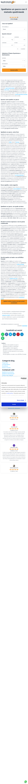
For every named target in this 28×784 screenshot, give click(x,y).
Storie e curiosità (6, 367)
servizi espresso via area (21, 94)
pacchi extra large (10, 88)
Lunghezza (16, 37)
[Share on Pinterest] (18, 334)
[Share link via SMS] (2, 338)
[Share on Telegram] (22, 334)
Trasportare (24, 325)
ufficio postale (20, 264)
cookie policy (10, 393)
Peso (3, 37)
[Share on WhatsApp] (2, 334)
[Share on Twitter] (10, 334)
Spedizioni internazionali (8, 373)
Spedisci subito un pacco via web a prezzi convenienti (14, 302)
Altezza (16, 42)
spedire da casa (13, 278)
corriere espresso (19, 175)
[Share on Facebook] (6, 334)
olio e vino (6, 89)
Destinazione (5, 63)
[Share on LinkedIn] (14, 334)
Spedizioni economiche (8, 372)
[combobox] (14, 60)
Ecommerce (5, 366)
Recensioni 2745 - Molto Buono (14, 408)
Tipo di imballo (5, 26)
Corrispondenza (6, 364)
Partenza (4, 58)
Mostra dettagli (20, 400)
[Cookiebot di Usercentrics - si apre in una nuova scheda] (21, 378)
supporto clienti (6, 315)
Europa (17, 142)
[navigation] (26, 2)
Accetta (14, 404)
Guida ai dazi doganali (7, 375)
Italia (10, 142)
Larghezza (4, 42)
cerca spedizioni (17, 188)
